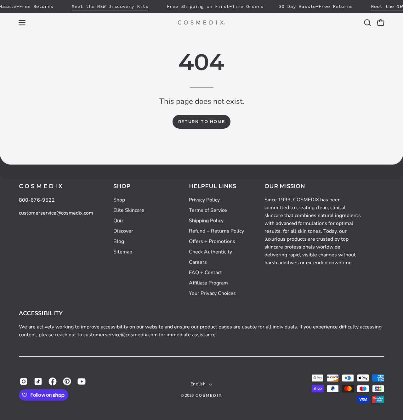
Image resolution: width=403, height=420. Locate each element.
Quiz (118, 220)
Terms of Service (208, 210)
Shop (121, 186)
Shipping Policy (206, 220)
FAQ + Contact (205, 272)
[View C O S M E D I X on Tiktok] (38, 381)
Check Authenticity (210, 251)
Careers (198, 262)
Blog (118, 241)
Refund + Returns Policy (216, 230)
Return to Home (201, 121)
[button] (367, 22)
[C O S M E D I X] (201, 22)
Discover (123, 230)
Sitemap (122, 251)
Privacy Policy (204, 199)
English (198, 384)
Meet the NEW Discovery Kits (110, 6)
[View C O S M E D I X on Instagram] (23, 381)
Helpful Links (212, 186)
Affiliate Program (208, 282)
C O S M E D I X (40, 186)
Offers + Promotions (212, 241)
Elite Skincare (128, 210)
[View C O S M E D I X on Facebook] (52, 381)
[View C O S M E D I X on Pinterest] (67, 381)
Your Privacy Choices (212, 293)
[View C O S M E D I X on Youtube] (81, 381)
